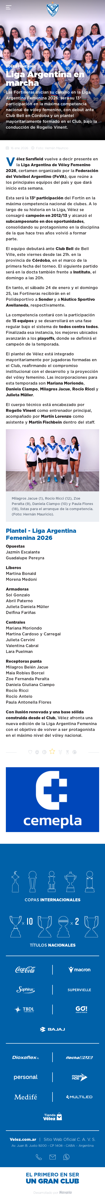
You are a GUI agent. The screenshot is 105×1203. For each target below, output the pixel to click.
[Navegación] (8, 7)
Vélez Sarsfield (52, 9)
